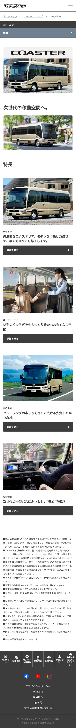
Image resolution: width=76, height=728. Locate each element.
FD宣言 (38, 702)
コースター (10, 25)
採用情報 (38, 697)
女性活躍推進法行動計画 (38, 708)
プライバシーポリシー (38, 686)
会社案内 (38, 691)
